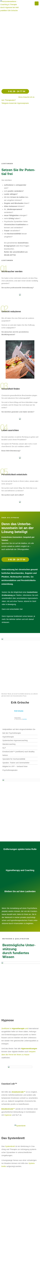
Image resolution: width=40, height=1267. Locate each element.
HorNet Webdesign (11, 1258)
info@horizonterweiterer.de (11, 1228)
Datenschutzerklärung (32, 1263)
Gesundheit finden (10, 389)
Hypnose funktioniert (14, 616)
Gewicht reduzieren (11, 311)
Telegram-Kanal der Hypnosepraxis (15, 103)
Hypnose (7, 1020)
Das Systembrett (13, 1138)
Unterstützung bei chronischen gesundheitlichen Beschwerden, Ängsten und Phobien (19, 573)
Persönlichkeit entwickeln (14, 474)
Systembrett (10, 1146)
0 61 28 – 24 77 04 (18, 1207)
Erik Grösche (20, 702)
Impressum (22, 1263)
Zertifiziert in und (15, 1028)
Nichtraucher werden (11, 271)
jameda (25, 719)
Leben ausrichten (10, 430)
